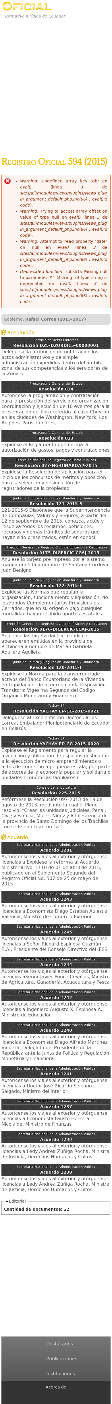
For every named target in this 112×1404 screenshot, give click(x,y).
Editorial (17, 1201)
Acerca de (56, 1387)
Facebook (49, 1394)
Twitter (49, 1400)
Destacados (59, 1344)
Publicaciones (61, 1358)
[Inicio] (26, 6)
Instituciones (60, 1373)
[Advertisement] (56, 93)
